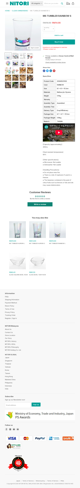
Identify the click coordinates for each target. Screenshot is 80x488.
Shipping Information (12, 299)
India (6, 389)
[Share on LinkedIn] (50, 71)
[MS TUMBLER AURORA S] (37, 237)
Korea (7, 370)
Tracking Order (10, 315)
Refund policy (40, 481)
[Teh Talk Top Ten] (18, 474)
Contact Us (9, 332)
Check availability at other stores (55, 62)
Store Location (10, 335)
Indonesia (8, 386)
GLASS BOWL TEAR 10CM (37, 275)
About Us (8, 329)
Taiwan (7, 373)
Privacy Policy (10, 312)
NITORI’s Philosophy (12, 347)
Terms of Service (28, 481)
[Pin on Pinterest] (54, 71)
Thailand (8, 364)
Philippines (8, 383)
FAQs (7, 297)
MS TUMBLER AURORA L (17, 243)
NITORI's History (10, 341)
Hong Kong (9, 376)
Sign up (36, 404)
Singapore (8, 361)
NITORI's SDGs (10, 344)
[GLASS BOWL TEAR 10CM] (37, 269)
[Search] (62, 3)
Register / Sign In (11, 318)
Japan (7, 357)
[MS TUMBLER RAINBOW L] (57, 237)
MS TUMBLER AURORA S (37, 243)
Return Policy (9, 306)
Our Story (8, 338)
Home (7, 11)
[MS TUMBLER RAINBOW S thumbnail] (8, 56)
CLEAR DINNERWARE (20, 11)
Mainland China (10, 379)
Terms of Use (9, 309)
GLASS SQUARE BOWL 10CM (18, 275)
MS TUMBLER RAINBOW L (57, 243)
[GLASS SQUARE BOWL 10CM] (17, 269)
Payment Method (11, 303)
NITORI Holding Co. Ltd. (13, 350)
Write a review (40, 204)
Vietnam (8, 367)
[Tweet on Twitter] (47, 71)
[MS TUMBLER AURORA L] (17, 237)
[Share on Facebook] (44, 71)
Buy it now (59, 42)
